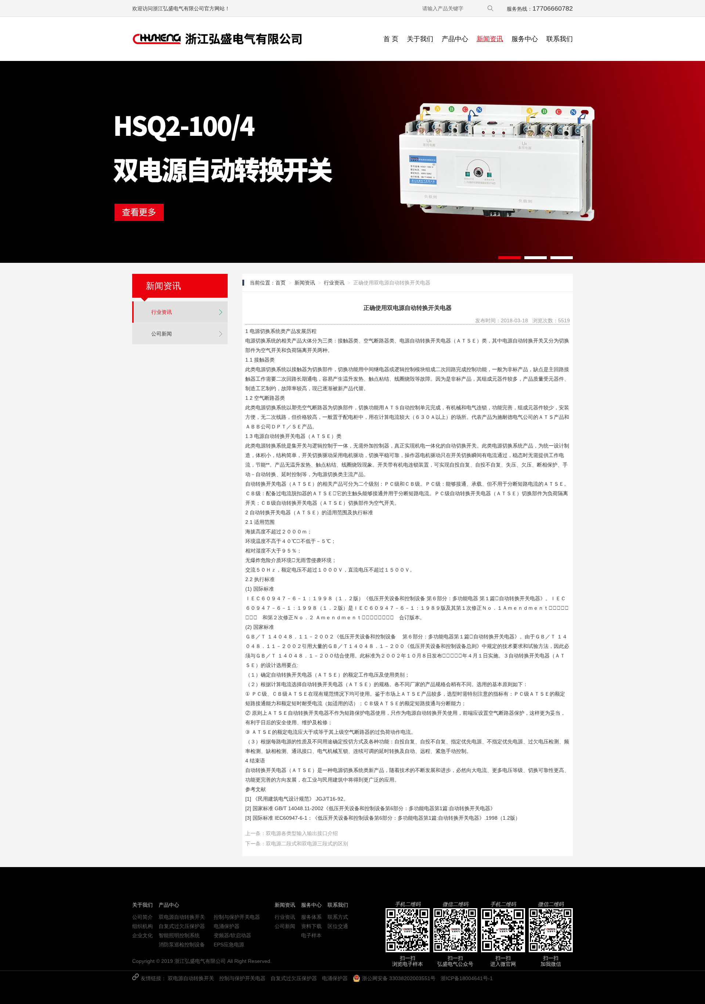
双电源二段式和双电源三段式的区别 (307, 844)
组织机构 (142, 926)
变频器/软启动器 (232, 935)
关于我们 (420, 39)
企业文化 (142, 935)
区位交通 (338, 926)
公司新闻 (161, 334)
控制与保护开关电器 (237, 917)
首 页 (390, 39)
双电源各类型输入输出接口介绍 (302, 833)
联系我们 (559, 39)
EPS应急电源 (229, 944)
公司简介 (142, 917)
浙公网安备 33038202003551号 (398, 978)
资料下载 (311, 926)
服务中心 (524, 39)
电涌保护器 (226, 926)
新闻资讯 (490, 39)
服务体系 (311, 917)
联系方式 (338, 917)
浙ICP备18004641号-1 (467, 978)
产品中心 (455, 39)
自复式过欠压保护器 (182, 926)
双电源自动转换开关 (182, 917)
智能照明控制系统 (179, 935)
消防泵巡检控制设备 (182, 944)
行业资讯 (161, 312)
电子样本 (311, 935)
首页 (280, 283)
